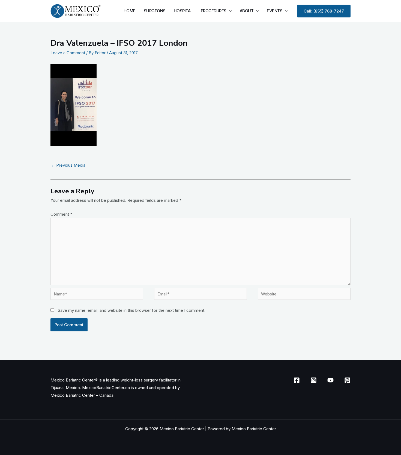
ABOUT (247, 10)
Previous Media (68, 165)
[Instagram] (313, 380)
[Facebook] (297, 380)
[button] (229, 10)
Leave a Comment (67, 52)
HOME (130, 10)
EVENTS (274, 10)
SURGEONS (155, 10)
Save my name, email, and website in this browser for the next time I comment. (131, 310)
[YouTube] (330, 380)
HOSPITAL (183, 10)
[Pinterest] (347, 380)
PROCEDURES (213, 10)
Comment (61, 214)
